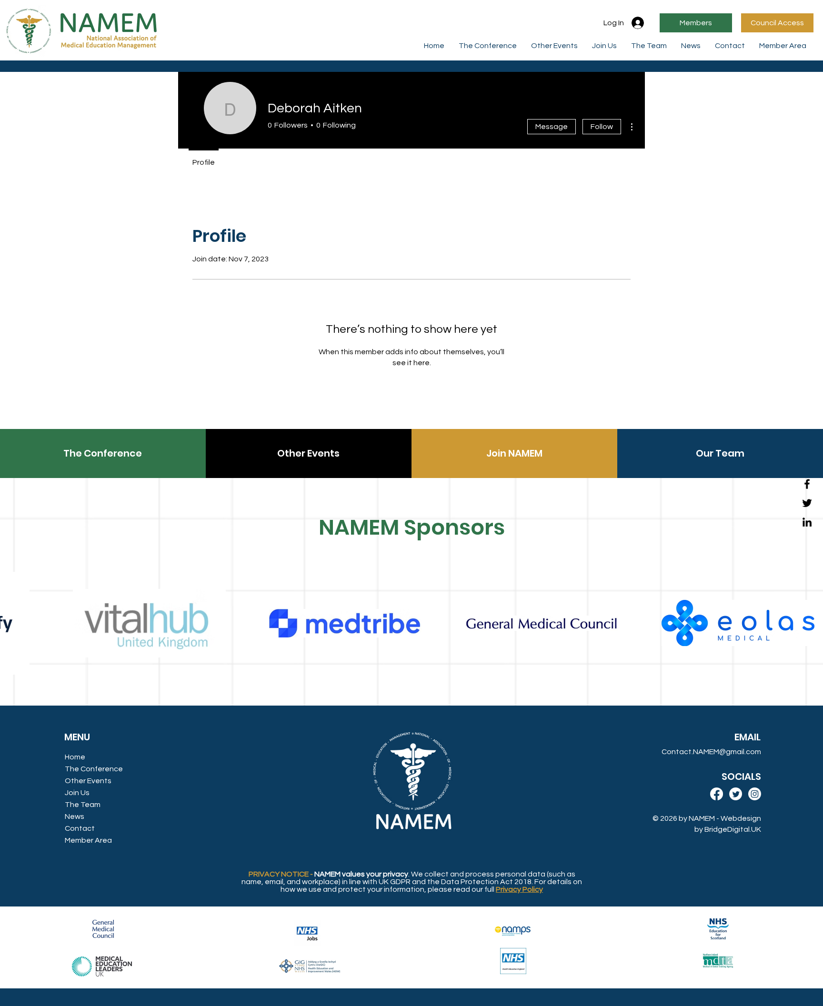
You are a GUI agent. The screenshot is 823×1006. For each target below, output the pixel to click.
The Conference (94, 769)
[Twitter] (807, 503)
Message (551, 126)
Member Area (88, 840)
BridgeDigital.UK (732, 829)
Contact (80, 828)
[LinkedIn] (807, 522)
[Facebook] (807, 484)
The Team (82, 804)
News (74, 816)
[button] (782, 45)
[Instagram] (754, 793)
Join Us (77, 793)
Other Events (88, 781)
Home (75, 757)
